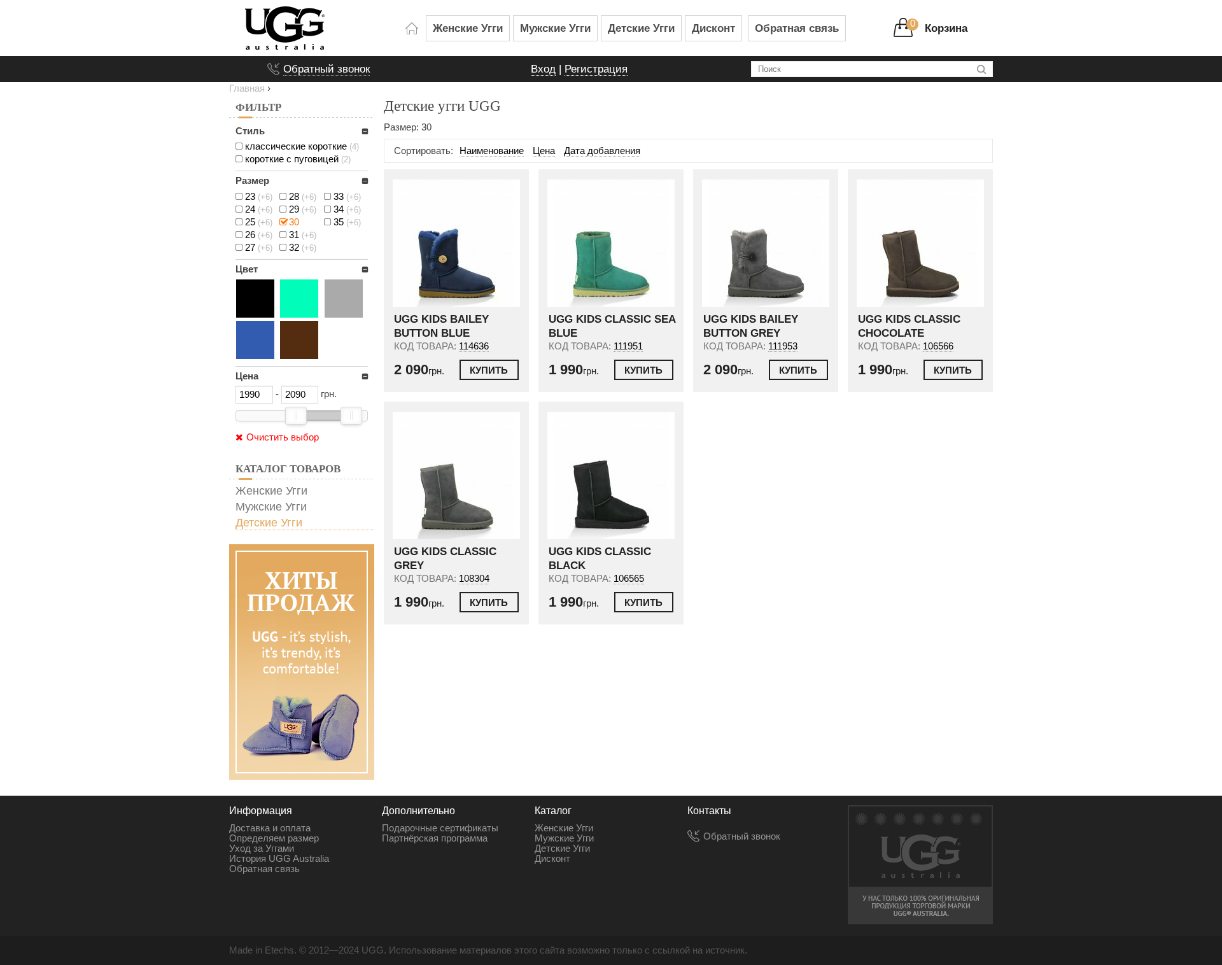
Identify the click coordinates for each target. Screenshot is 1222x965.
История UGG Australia (279, 859)
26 (258, 235)
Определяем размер (274, 838)
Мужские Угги (555, 28)
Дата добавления (602, 151)
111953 (782, 346)
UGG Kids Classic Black (600, 558)
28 (302, 197)
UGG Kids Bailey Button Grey (750, 326)
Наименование (492, 151)
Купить (489, 370)
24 (258, 209)
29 (302, 209)
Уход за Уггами (261, 848)
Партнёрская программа (435, 838)
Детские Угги (641, 28)
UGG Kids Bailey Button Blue (441, 326)
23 (258, 197)
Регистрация (596, 68)
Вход (543, 68)
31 (302, 235)
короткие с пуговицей (298, 159)
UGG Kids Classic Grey (445, 558)
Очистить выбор (282, 437)
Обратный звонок (326, 68)
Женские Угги (468, 28)
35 (347, 222)
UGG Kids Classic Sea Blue (612, 326)
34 (347, 209)
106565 (629, 579)
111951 (628, 346)
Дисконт (713, 28)
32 (302, 248)
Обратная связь (797, 28)
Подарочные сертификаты (440, 828)
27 (258, 248)
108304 (474, 579)
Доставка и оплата (270, 828)
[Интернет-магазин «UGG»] (321, 28)
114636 (474, 346)
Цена (544, 151)
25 (258, 222)
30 (294, 222)
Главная (247, 88)
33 (347, 197)
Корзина (946, 28)
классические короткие (302, 146)
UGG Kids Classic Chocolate (909, 326)
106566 (938, 346)
